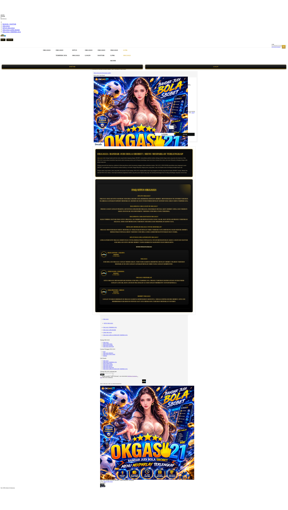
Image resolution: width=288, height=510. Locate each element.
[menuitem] (47, 50)
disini (193, 112)
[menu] (87, 55)
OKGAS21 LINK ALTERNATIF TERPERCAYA (115, 335)
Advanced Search (276, 47)
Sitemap (105, 355)
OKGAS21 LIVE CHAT (109, 354)
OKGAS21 (6, 26)
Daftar (10, 39)
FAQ (104, 351)
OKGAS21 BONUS (108, 353)
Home (93, 69)
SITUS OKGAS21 (8, 28)
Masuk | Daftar (9, 24)
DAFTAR (72, 66)
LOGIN (215, 66)
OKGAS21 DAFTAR (108, 346)
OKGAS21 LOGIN (108, 345)
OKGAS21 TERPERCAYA (11, 32)
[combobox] (279, 46)
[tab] (98, 144)
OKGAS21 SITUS (107, 366)
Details (98, 144)
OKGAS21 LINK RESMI (11, 30)
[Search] (284, 46)
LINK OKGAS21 (107, 332)
